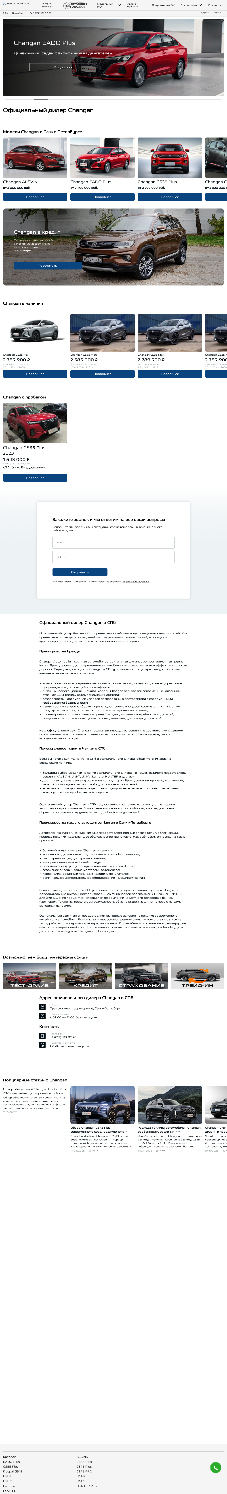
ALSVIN (82, 1457)
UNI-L (7, 1476)
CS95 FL (9, 1491)
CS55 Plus (11, 1466)
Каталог (9, 1457)
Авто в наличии (132, 5)
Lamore (9, 1486)
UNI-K (80, 1476)
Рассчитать (48, 265)
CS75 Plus (84, 1466)
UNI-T (7, 1481)
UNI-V (81, 1481)
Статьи (205, 13)
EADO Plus (11, 1462)
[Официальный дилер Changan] (21, 5)
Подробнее (80, 67)
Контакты (214, 5)
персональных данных (136, 581)
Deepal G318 (12, 1471)
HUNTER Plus (86, 1486)
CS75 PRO (84, 1471)
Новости (216, 13)
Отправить (80, 572)
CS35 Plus (84, 1462)
